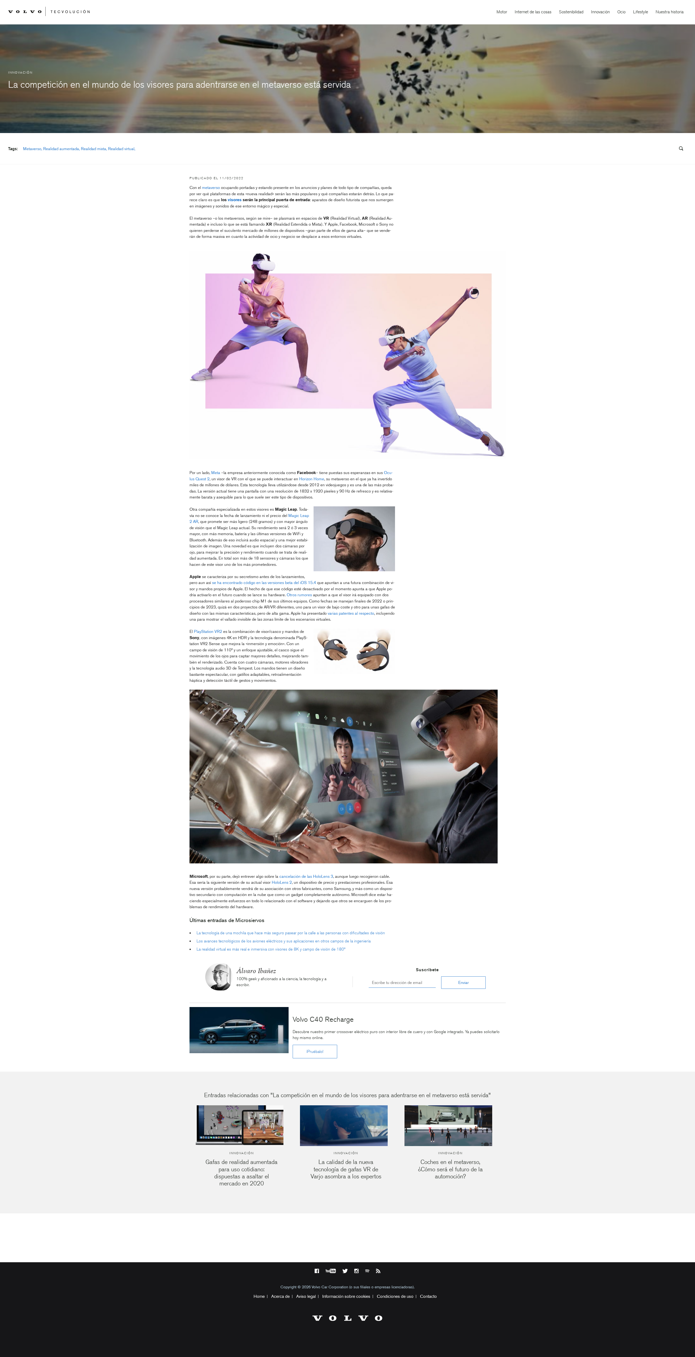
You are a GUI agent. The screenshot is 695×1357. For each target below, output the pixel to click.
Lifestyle (640, 11)
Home (259, 1296)
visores (235, 199)
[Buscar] (679, 149)
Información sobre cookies (346, 1296)
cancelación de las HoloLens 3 (306, 876)
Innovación (600, 11)
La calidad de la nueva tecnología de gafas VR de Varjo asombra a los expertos (346, 1169)
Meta (215, 472)
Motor (502, 11)
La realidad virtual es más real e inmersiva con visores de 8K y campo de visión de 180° (271, 949)
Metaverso (32, 148)
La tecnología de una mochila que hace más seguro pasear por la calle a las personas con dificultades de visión (291, 932)
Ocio (621, 11)
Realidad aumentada (61, 148)
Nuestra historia (670, 11)
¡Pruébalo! (315, 1051)
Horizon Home (311, 478)
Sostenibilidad (571, 11)
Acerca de (280, 1296)
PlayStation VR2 (208, 631)
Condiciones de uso (395, 1296)
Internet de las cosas (533, 11)
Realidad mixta (93, 148)
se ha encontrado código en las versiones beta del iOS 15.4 (264, 582)
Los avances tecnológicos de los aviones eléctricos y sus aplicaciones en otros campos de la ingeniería (284, 941)
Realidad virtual (121, 148)
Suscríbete (427, 969)
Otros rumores (299, 594)
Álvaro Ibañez (256, 971)
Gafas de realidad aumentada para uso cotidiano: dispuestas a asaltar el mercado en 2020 (241, 1172)
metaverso (211, 187)
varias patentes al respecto (351, 613)
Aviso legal (306, 1296)
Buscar (648, 148)
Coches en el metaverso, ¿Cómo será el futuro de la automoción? (450, 1169)
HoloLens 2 (282, 882)
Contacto (428, 1296)
